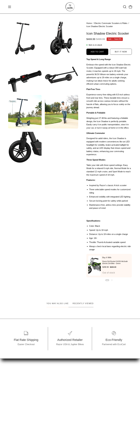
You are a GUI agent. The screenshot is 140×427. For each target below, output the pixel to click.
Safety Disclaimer (43, 407)
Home (89, 23)
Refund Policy (41, 398)
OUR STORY (15, 379)
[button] (124, 7)
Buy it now (121, 52)
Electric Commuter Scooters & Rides (110, 23)
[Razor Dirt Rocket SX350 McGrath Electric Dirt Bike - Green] (94, 266)
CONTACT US (15, 383)
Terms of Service (42, 402)
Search (37, 374)
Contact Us (40, 383)
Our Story (39, 379)
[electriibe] (70, 6)
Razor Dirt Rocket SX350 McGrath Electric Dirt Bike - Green (115, 262)
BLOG (11, 388)
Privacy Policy (41, 393)
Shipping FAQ (41, 388)
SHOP (11, 374)
